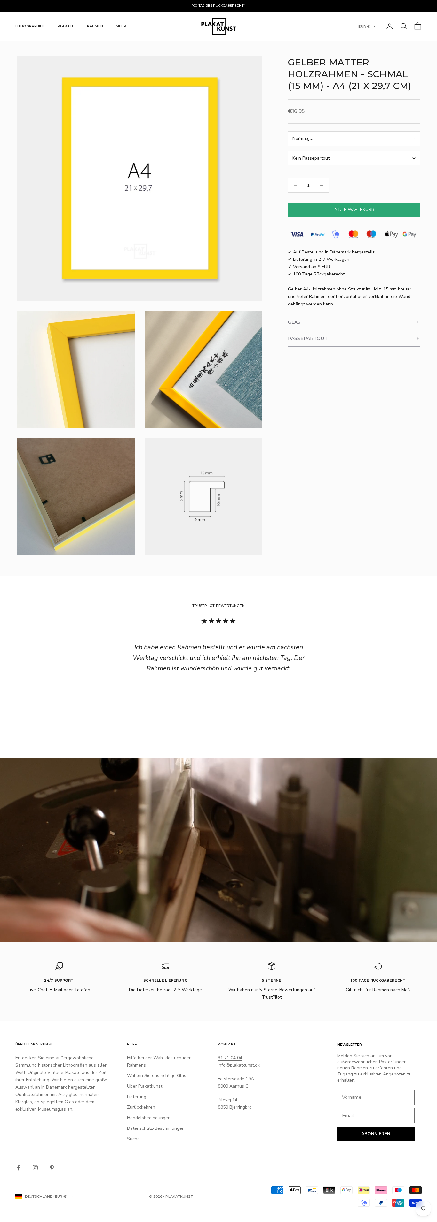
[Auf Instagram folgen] (35, 1168)
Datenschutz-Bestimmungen (156, 1128)
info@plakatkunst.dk (239, 1065)
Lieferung (136, 1097)
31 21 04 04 (230, 1058)
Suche (133, 1139)
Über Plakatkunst (144, 1086)
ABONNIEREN (375, 1134)
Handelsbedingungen (149, 1118)
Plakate (66, 26)
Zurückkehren (141, 1107)
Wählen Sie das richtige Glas (156, 1076)
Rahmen (95, 26)
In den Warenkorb (354, 210)
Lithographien (30, 26)
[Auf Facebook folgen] (18, 1168)
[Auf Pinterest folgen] (52, 1168)
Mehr (121, 26)
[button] (354, 322)
